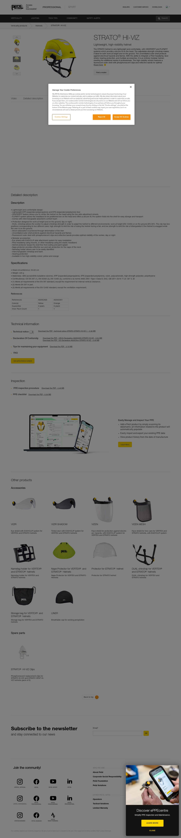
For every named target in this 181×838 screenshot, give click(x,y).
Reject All (101, 117)
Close (152, 831)
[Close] (131, 87)
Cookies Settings (61, 117)
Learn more (152, 823)
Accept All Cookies (121, 117)
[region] (91, 104)
